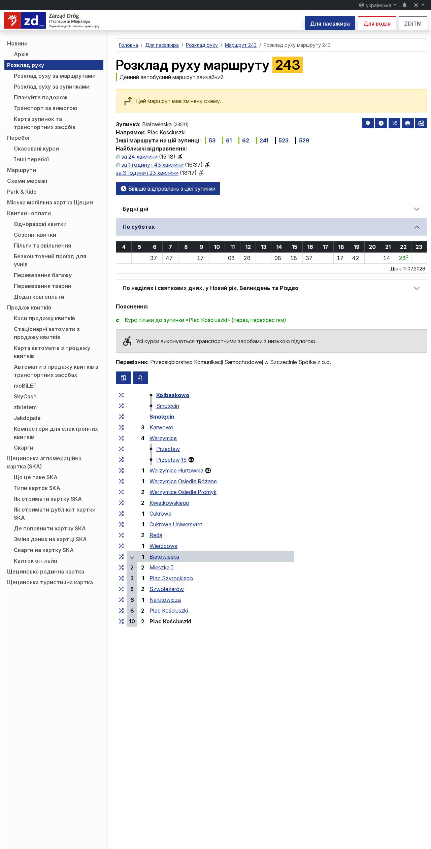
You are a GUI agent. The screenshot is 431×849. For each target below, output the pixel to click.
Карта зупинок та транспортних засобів (44, 123)
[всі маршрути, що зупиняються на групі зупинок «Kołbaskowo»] (121, 395)
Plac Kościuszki (169, 610)
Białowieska (164, 556)
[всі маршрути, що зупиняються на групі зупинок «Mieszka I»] (121, 567)
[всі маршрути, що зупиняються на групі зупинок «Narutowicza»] (121, 599)
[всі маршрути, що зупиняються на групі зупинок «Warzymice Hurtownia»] (121, 470)
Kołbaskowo (172, 395)
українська (379, 5)
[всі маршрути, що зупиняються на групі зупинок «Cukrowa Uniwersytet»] (121, 524)
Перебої (18, 137)
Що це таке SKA (36, 477)
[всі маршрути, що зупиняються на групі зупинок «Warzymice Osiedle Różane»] (121, 481)
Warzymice (163, 438)
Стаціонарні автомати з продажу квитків (47, 333)
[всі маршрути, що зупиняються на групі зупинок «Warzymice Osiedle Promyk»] (121, 492)
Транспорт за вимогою (45, 108)
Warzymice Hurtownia (176, 470)
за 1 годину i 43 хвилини (152, 164)
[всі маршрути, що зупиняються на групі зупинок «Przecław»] (121, 449)
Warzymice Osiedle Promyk (183, 492)
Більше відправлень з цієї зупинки (171, 188)
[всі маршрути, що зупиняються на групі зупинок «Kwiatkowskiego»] (121, 502)
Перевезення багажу (43, 275)
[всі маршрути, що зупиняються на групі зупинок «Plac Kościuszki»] (121, 610)
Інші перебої (31, 159)
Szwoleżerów (167, 589)
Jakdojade (27, 418)
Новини (17, 43)
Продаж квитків (29, 307)
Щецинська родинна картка (45, 571)
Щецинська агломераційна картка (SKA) (44, 462)
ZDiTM (413, 23)
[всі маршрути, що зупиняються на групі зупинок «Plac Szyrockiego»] (121, 578)
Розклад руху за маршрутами (55, 75)
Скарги (23, 447)
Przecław (168, 449)
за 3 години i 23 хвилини (147, 172)
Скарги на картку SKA (44, 550)
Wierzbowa (163, 546)
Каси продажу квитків (44, 318)
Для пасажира (330, 23)
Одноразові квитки (40, 224)
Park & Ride (22, 191)
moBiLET (25, 385)
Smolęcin (167, 405)
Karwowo (161, 427)
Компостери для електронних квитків (56, 432)
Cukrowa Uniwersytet (176, 524)
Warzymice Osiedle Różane (183, 481)
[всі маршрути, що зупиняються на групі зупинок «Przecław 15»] (121, 459)
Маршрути (21, 170)
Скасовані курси (36, 148)
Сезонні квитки (35, 234)
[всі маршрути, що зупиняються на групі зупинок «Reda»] (121, 535)
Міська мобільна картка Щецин (50, 202)
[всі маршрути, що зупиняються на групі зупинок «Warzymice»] (121, 438)
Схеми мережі (27, 180)
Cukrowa (160, 513)
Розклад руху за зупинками (52, 86)
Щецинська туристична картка (50, 582)
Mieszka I (161, 567)
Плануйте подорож (41, 97)
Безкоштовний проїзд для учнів (50, 260)
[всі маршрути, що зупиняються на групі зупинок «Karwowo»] (121, 427)
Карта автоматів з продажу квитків (52, 352)
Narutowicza (165, 599)
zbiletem (25, 407)
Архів (21, 54)
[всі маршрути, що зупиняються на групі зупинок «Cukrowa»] (121, 513)
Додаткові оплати (39, 296)
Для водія (377, 23)
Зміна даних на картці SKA (50, 539)
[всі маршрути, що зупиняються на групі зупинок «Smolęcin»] (121, 405)
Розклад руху (25, 65)
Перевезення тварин (42, 286)
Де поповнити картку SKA (50, 528)
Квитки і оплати (29, 213)
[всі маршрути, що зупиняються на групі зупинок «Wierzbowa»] (121, 546)
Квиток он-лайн (35, 560)
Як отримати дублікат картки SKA (55, 513)
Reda (156, 535)
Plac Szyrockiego (171, 578)
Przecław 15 (171, 459)
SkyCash (25, 396)
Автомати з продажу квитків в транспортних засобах (56, 370)
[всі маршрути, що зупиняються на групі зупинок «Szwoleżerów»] (121, 589)
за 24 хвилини (139, 156)
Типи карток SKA (37, 488)
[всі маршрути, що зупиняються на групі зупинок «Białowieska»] (121, 556)
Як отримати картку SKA (48, 498)
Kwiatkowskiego (169, 502)
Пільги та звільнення (42, 245)
